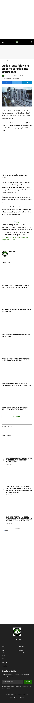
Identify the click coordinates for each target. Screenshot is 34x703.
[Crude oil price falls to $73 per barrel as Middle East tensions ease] (17, 97)
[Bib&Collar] (17, 42)
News (25, 76)
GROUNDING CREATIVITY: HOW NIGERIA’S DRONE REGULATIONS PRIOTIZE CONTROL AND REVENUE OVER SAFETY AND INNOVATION (19, 519)
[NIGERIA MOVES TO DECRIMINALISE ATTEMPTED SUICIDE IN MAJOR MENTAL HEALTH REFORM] (17, 274)
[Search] (31, 42)
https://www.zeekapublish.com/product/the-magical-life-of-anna (15, 238)
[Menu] (3, 42)
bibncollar (9, 76)
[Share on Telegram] (27, 82)
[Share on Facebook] (7, 82)
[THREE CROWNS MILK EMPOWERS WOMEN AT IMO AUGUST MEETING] (17, 323)
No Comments (7, 78)
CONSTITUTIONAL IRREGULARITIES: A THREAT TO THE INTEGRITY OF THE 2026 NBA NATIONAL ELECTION (19, 460)
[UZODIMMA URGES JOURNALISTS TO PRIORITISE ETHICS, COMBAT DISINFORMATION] (17, 348)
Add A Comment (17, 416)
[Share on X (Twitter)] (17, 82)
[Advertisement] (17, 19)
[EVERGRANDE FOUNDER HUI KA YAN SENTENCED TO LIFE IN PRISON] (17, 299)
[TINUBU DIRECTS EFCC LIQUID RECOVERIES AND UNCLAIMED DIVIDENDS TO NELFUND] (17, 397)
